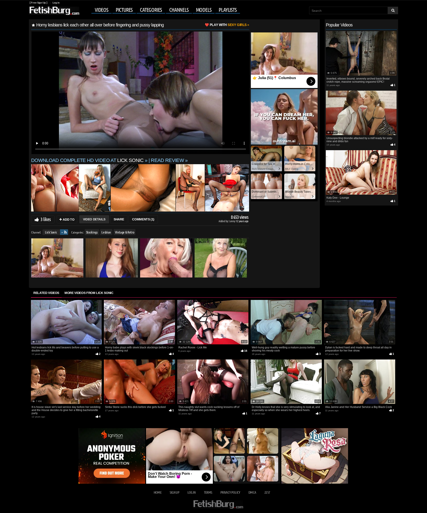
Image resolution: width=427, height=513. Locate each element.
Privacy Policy (230, 492)
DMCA (252, 492)
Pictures (124, 10)
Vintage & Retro (124, 232)
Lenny (232, 221)
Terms (208, 492)
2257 (267, 492)
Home (157, 492)
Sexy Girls (228, 25)
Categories (151, 10)
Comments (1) (143, 219)
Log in (55, 2)
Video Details (94, 219)
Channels (178, 10)
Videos (101, 10)
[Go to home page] (54, 11)
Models (203, 10)
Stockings (92, 232)
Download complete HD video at (87, 160)
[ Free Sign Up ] (38, 2)
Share (119, 219)
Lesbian (106, 232)
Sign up (174, 492)
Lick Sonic (51, 232)
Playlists (227, 10)
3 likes (45, 219)
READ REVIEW (167, 160)
